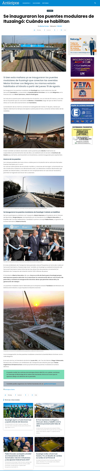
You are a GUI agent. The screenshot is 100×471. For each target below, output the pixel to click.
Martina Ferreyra (44, 26)
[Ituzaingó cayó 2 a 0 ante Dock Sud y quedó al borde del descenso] (18, 410)
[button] (95, 3)
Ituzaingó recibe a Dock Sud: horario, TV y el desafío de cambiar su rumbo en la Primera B (49, 456)
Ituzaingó (50, 10)
